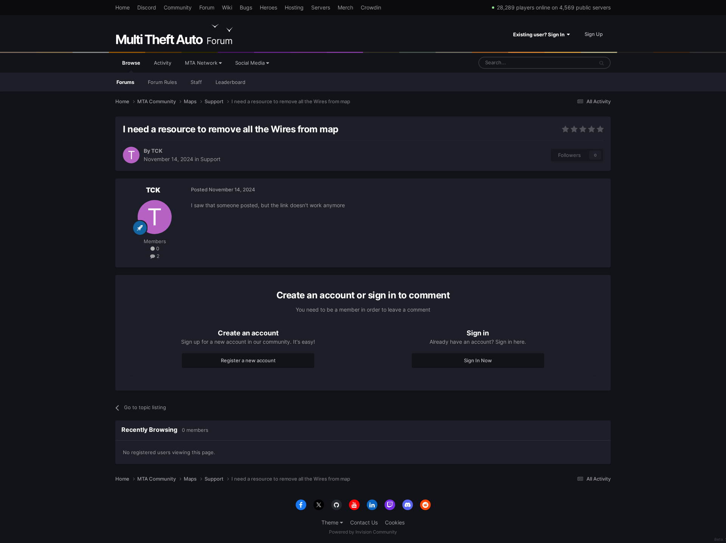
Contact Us (364, 522)
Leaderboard (230, 82)
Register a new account (248, 360)
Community (178, 7)
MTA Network (202, 63)
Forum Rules (162, 82)
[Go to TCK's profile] (131, 155)
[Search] (601, 62)
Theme (330, 522)
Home (122, 7)
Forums (125, 82)
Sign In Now (478, 360)
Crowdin (371, 7)
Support (210, 159)
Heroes (268, 7)
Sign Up (594, 34)
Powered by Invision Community (363, 532)
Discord (146, 7)
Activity (162, 63)
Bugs (246, 7)
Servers (320, 7)
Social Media (250, 63)
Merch (345, 7)
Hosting (294, 7)
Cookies (395, 522)
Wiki (227, 7)
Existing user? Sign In (540, 34)
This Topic (572, 62)
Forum (206, 7)
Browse (131, 63)
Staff (196, 82)
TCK (157, 150)
